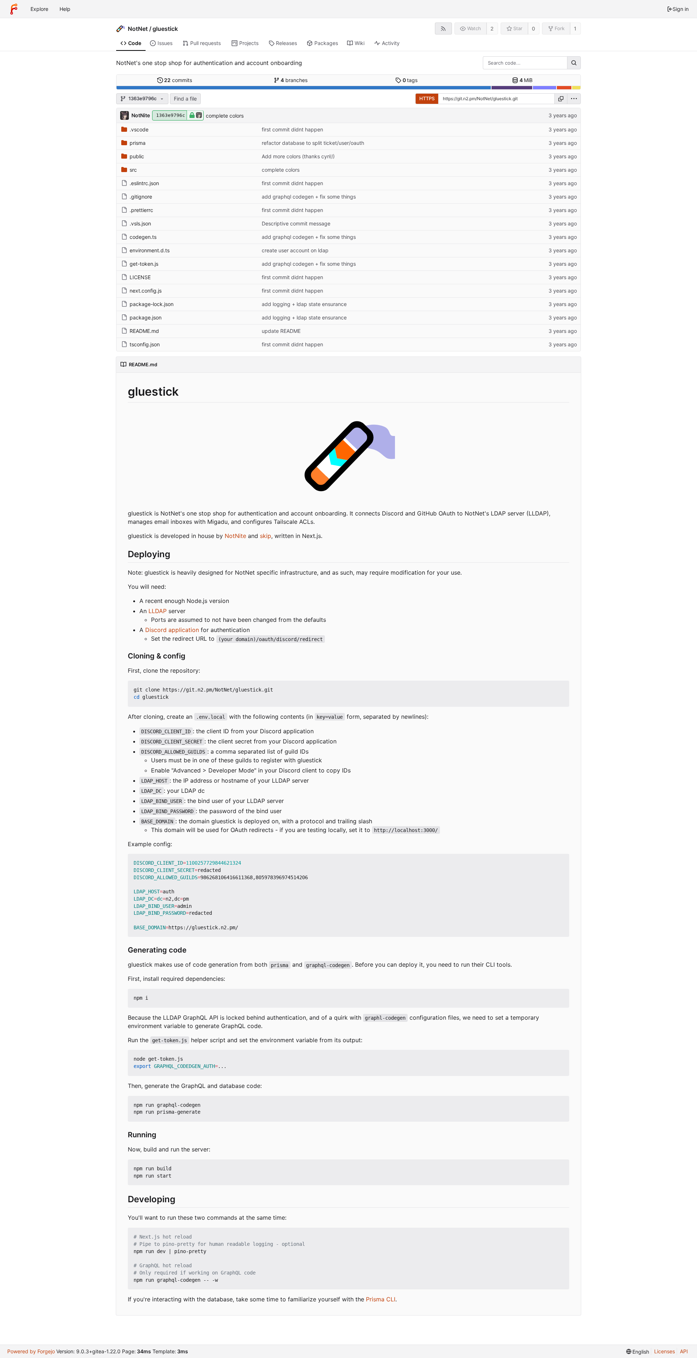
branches (294, 80)
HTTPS (427, 98)
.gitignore (141, 196)
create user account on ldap (295, 250)
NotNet (138, 28)
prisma (138, 143)
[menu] (574, 98)
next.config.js (146, 290)
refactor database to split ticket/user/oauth (313, 143)
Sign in (681, 9)
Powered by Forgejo (31, 1351)
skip (265, 535)
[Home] (14, 9)
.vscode (139, 129)
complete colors (225, 116)
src (133, 170)
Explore (39, 9)
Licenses (664, 1351)
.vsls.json (140, 223)
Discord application (172, 629)
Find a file (185, 98)
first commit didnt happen (292, 129)
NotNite (235, 535)
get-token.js (144, 264)
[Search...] (574, 62)
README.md (144, 331)
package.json (146, 317)
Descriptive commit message (296, 223)
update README (281, 331)
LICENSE (140, 277)
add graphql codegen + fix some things (309, 196)
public (137, 156)
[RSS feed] (443, 28)
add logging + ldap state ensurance (304, 304)
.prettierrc (141, 210)
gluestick (165, 28)
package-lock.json (152, 304)
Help (65, 9)
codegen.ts (143, 237)
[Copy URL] (560, 98)
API (684, 1351)
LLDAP (157, 611)
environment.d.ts (150, 250)
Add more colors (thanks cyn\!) (298, 156)
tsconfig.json (145, 344)
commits (178, 80)
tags (410, 80)
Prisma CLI (380, 1299)
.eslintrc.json (144, 183)
